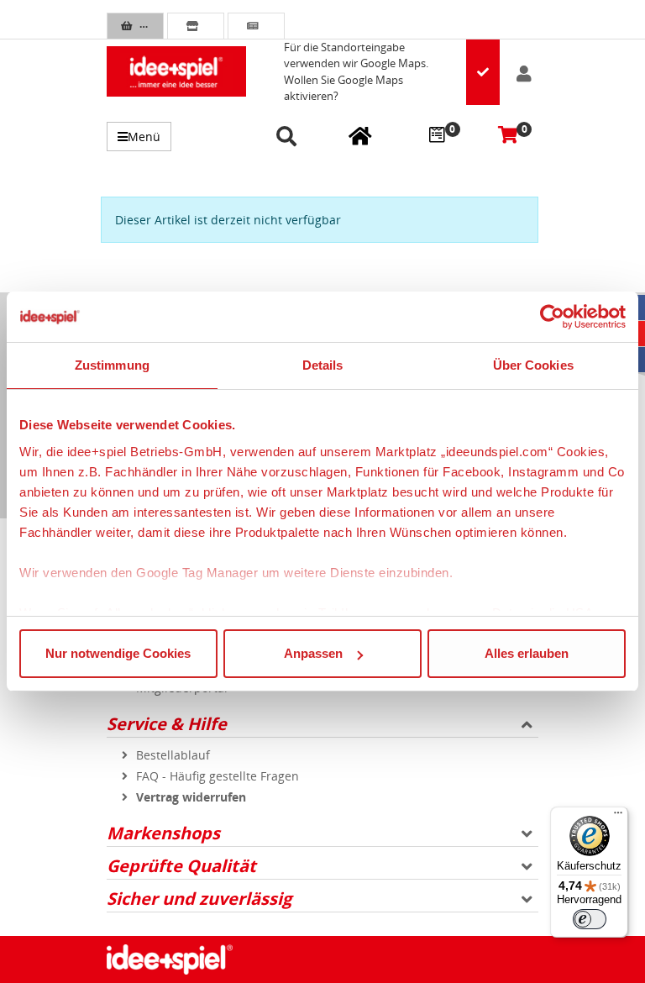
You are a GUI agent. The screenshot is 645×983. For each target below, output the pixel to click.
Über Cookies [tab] (533, 365)
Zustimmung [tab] (112, 365)
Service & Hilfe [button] (167, 723)
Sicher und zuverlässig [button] (199, 898)
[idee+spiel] (176, 71)
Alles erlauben (527, 653)
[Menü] (618, 817)
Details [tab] (322, 365)
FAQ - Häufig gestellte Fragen (217, 776)
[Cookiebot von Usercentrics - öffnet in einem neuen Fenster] (552, 316)
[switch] (589, 919)
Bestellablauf (173, 755)
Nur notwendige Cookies (118, 653)
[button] (289, 137)
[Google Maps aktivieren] (483, 72)
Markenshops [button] (163, 833)
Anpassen (313, 653)
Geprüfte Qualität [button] (181, 865)
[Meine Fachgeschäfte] (360, 135)
